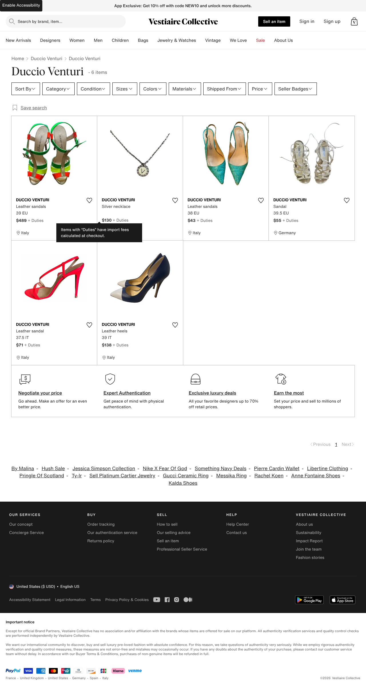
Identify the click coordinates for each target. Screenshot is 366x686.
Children (120, 40)
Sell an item (274, 21)
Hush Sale (53, 468)
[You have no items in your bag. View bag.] (354, 21)
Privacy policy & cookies (127, 599)
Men (98, 40)
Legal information (70, 599)
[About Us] (297, 40)
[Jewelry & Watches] (200, 40)
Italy (105, 678)
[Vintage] (225, 40)
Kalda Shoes (183, 483)
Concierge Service (26, 533)
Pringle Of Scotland (41, 475)
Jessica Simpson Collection (104, 468)
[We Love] (251, 40)
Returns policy (100, 541)
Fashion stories (310, 558)
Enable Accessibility (21, 5)
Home (17, 58)
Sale (260, 40)
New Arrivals (18, 40)
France (11, 678)
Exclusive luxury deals (212, 392)
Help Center (237, 524)
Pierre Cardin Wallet (276, 468)
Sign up (332, 21)
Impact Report (309, 541)
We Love (238, 40)
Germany (79, 678)
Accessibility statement (29, 599)
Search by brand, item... (40, 21)
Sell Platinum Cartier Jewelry (122, 475)
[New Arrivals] (35, 40)
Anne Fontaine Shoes (315, 475)
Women (77, 40)
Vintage (212, 40)
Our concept (21, 524)
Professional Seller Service (182, 549)
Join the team (309, 549)
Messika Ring (231, 475)
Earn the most (289, 392)
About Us (283, 40)
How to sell (167, 524)
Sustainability (308, 533)
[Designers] (65, 40)
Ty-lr (77, 475)
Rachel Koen (269, 475)
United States (58, 678)
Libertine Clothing (327, 468)
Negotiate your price (40, 392)
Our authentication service (112, 533)
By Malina (22, 468)
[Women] (89, 40)
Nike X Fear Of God (165, 468)
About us (304, 524)
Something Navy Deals (220, 468)
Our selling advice (173, 533)
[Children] (133, 40)
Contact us (236, 533)
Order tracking (101, 524)
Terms (95, 599)
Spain (94, 678)
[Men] (107, 40)
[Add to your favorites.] (89, 200)
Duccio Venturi (46, 58)
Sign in (307, 21)
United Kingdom (32, 678)
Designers (50, 40)
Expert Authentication (127, 392)
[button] (354, 21)
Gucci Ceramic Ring (186, 475)
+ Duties (35, 220)
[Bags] (152, 40)
